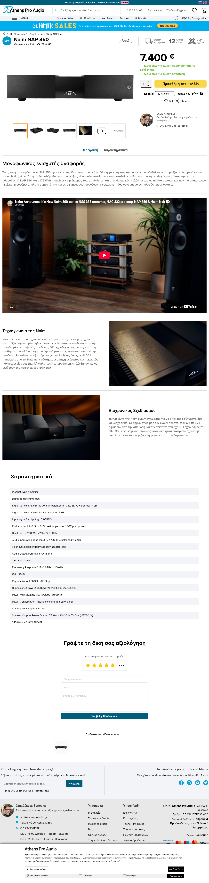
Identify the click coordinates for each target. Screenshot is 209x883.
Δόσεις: (149, 94)
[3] (100, 665)
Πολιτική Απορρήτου (200, 825)
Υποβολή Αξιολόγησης (104, 716)
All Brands (140, 18)
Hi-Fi (10, 34)
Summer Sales (65, 18)
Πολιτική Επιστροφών (135, 835)
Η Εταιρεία (94, 812)
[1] (88, 665)
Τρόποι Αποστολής (134, 829)
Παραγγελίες (130, 818)
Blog (90, 829)
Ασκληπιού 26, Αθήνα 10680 (36, 822)
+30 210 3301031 (29, 828)
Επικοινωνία (155, 10)
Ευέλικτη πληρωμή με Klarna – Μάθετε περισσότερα (92, 2)
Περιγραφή (89, 149)
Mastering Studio (97, 824)
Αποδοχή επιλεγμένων (36, 869)
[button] (168, 101)
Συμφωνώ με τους (27, 790)
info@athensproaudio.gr (33, 817)
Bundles (124, 18)
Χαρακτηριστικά (116, 149)
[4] (107, 665)
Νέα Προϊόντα (87, 18)
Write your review (22, 43)
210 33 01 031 (135, 10)
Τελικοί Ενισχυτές (36, 34)
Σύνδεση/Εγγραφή (176, 10)
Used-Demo (107, 18)
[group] (104, 26)
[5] (113, 665)
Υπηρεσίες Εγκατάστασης (102, 840)
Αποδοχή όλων (176, 869)
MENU (24, 18)
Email (185, 126)
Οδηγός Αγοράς (97, 835)
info (203, 835)
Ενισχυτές (20, 34)
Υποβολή (74, 784)
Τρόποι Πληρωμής (133, 824)
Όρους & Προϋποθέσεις (36, 790)
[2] (94, 665)
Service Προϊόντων (134, 840)
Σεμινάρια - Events (98, 818)
